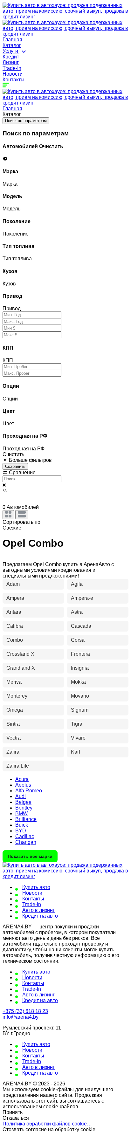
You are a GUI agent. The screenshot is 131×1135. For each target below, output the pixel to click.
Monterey (16, 696)
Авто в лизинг (38, 910)
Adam (13, 584)
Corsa (78, 640)
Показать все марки (30, 856)
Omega (14, 710)
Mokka (78, 682)
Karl (75, 752)
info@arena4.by (20, 1017)
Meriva (14, 682)
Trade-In (12, 68)
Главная (12, 39)
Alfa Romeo (28, 790)
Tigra (76, 724)
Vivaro (78, 738)
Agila (77, 584)
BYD (20, 830)
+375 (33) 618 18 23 (25, 1011)
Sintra (13, 724)
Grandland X (20, 668)
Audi (20, 796)
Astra (77, 612)
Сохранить (15, 466)
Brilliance (26, 819)
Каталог (12, 45)
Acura (22, 779)
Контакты (13, 79)
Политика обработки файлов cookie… (47, 1123)
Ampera (15, 598)
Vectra (13, 738)
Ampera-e (82, 598)
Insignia (80, 668)
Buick (21, 825)
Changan (25, 842)
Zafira (12, 752)
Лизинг (11, 62)
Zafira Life (17, 766)
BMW (21, 813)
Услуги (11, 51)
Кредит (11, 56)
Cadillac (24, 836)
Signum (79, 710)
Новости (13, 74)
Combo (14, 640)
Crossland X (20, 654)
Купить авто (36, 887)
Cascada (81, 626)
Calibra (14, 626)
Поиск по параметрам (26, 120)
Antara (13, 612)
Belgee (23, 802)
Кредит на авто (40, 916)
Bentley (23, 807)
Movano (80, 696)
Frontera (80, 654)
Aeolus (23, 785)
